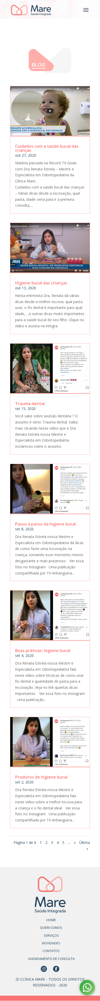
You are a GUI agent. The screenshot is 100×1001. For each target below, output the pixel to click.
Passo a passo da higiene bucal (45, 524)
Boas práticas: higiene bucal (42, 650)
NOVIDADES (51, 943)
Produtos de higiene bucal (41, 777)
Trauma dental (30, 403)
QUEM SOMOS (51, 927)
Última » (84, 845)
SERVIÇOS (51, 935)
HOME (51, 920)
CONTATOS (51, 950)
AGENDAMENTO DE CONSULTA (51, 958)
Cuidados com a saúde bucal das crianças (46, 148)
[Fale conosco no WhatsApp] (87, 988)
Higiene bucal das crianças (41, 283)
